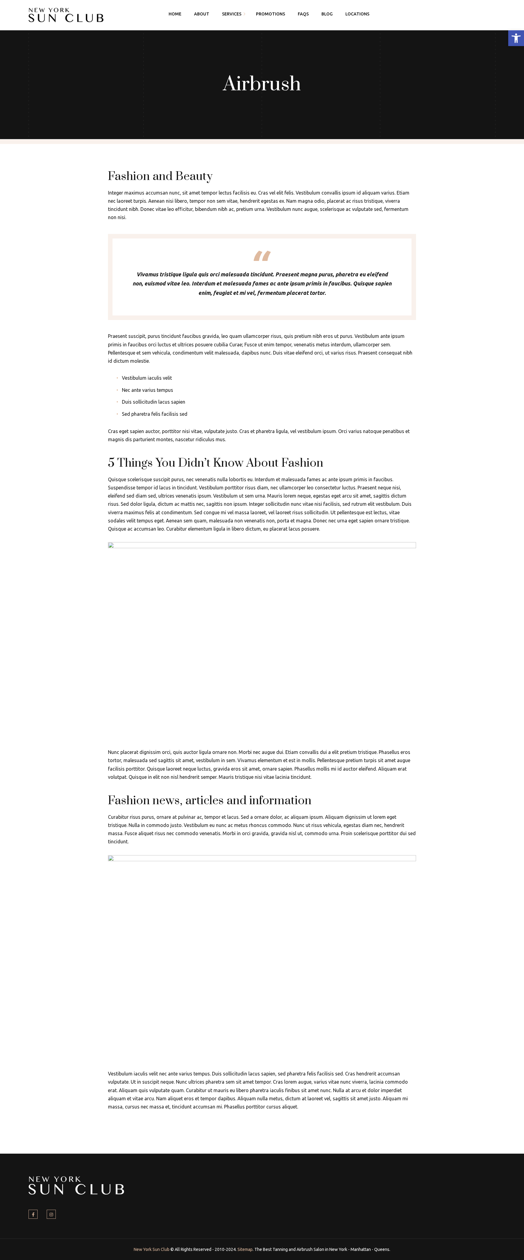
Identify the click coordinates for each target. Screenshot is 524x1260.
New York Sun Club (152, 1249)
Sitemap (245, 1249)
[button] (516, 38)
